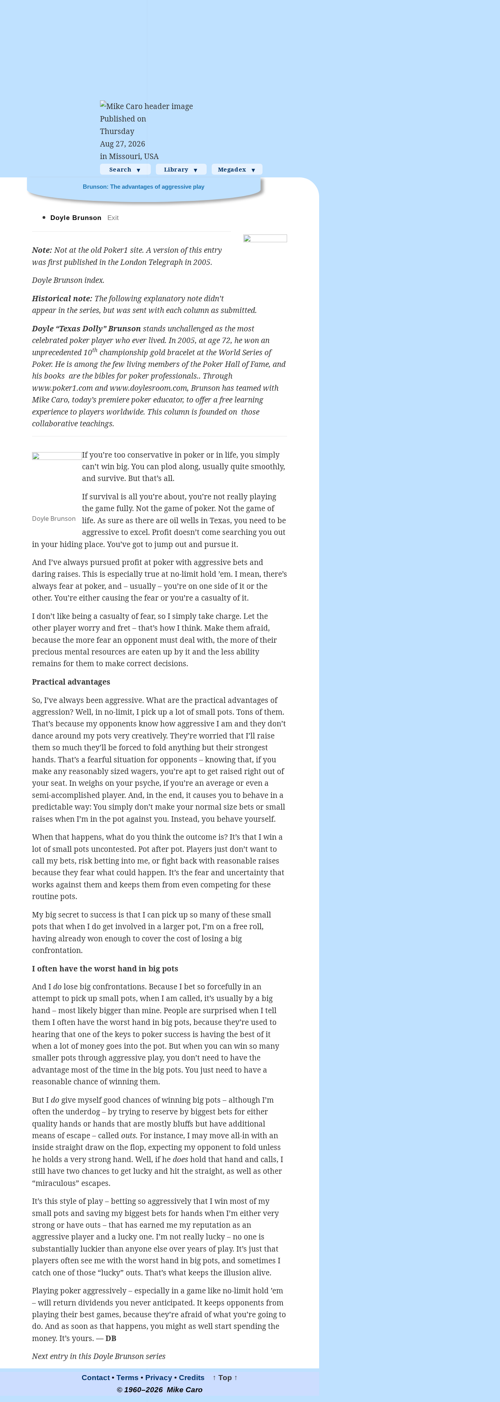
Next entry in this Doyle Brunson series (99, 1356)
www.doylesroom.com (148, 388)
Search (125, 169)
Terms (127, 1377)
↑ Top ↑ (222, 1377)
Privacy (158, 1377)
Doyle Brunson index (67, 280)
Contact (96, 1377)
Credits (192, 1377)
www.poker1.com (62, 388)
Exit (113, 218)
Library (181, 169)
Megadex (237, 169)
